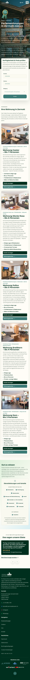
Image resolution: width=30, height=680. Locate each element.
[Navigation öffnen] (27, 2)
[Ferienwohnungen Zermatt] (5, 2)
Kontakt (3, 633)
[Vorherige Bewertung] (13, 563)
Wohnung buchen (8, 187)
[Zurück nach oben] (15, 675)
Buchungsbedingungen (7, 648)
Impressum (4, 640)
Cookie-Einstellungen (7, 651)
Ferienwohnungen (6, 622)
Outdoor (3, 626)
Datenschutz (4, 644)
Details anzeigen (8, 183)
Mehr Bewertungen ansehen (9, 559)
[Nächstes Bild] (26, 134)
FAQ (2, 629)
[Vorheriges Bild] (3, 134)
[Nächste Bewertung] (17, 563)
